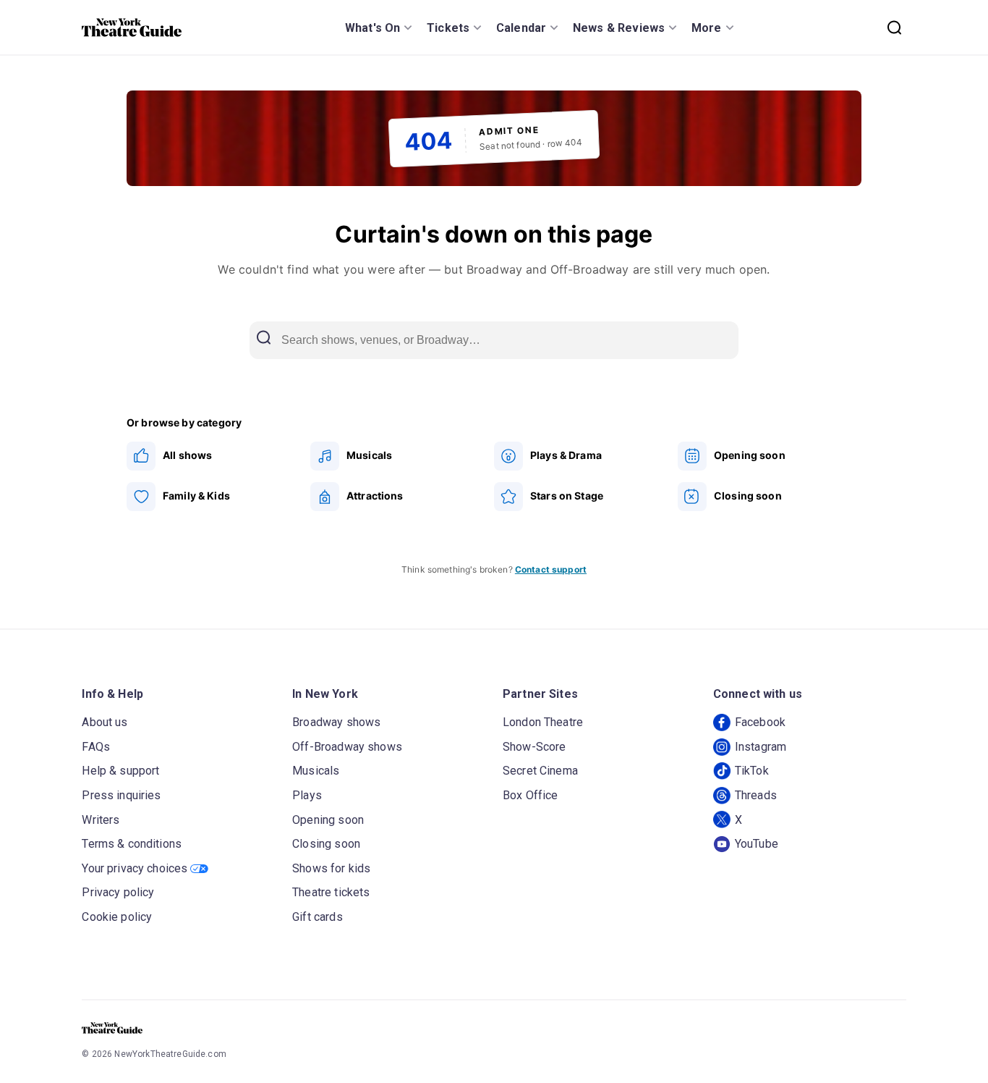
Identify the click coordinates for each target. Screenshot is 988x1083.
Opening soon (328, 820)
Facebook (760, 722)
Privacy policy (118, 892)
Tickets (448, 28)
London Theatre (543, 722)
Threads (756, 795)
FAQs (96, 747)
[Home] (132, 27)
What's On (372, 28)
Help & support (120, 771)
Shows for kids (331, 868)
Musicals (315, 771)
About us (104, 722)
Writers (100, 820)
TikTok (752, 771)
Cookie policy (117, 917)
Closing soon (326, 844)
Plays (307, 795)
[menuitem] (218, 456)
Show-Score (534, 747)
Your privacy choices (134, 868)
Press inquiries (121, 795)
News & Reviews (619, 28)
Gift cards (317, 917)
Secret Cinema (540, 771)
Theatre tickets (331, 892)
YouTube (756, 844)
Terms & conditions (132, 844)
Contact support (551, 569)
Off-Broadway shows (347, 747)
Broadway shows (336, 722)
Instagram (760, 747)
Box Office (530, 795)
